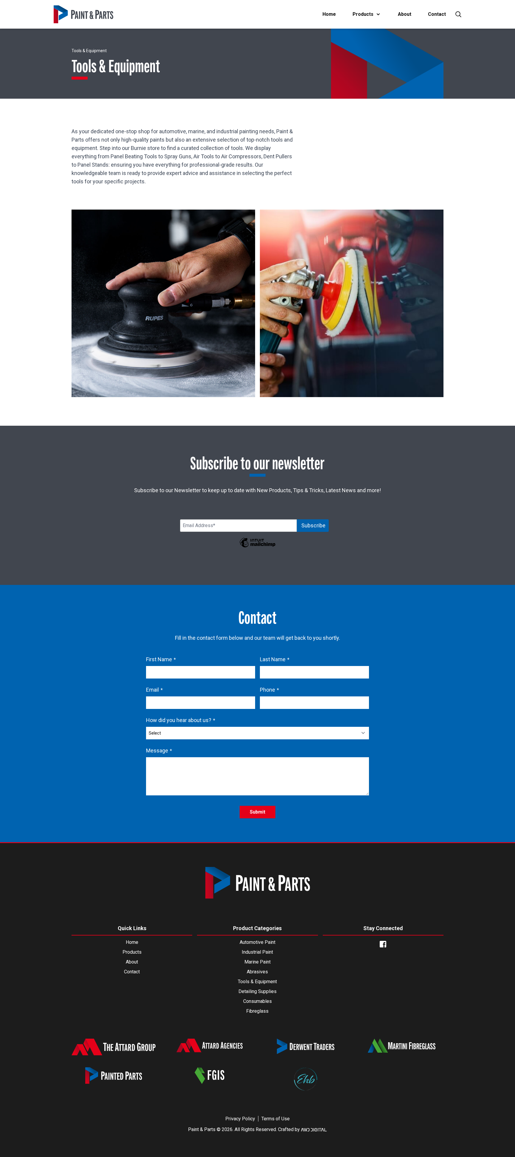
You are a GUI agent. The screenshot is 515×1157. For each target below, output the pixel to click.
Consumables (257, 1001)
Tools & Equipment (257, 981)
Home (329, 14)
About (404, 14)
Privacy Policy (240, 1119)
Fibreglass (257, 1011)
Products (363, 14)
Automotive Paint (257, 942)
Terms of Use (275, 1119)
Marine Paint (257, 962)
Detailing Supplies (257, 991)
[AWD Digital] (314, 1129)
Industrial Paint (257, 952)
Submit (257, 812)
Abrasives (257, 972)
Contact (437, 14)
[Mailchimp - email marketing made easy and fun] (257, 546)
